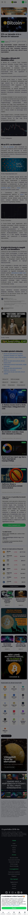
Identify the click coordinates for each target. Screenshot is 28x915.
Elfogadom (14, 908)
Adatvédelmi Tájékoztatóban (13, 905)
